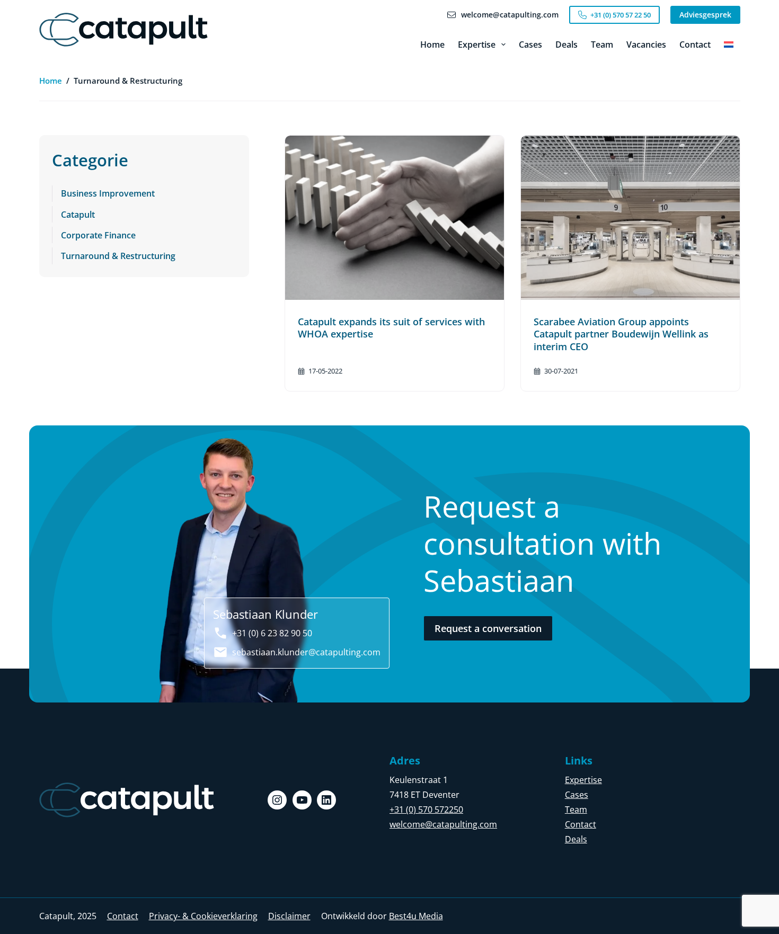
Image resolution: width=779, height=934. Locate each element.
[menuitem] (729, 44)
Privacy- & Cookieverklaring (203, 916)
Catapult (78, 214)
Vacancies (646, 44)
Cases (530, 44)
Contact (695, 44)
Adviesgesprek (705, 15)
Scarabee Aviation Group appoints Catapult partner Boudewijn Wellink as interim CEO (621, 334)
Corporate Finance (98, 235)
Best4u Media (416, 916)
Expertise (476, 44)
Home (432, 44)
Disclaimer (289, 916)
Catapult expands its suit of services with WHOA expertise (391, 327)
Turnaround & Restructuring (118, 256)
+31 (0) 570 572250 (426, 809)
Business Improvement (108, 193)
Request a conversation (488, 628)
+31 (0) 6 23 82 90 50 (272, 633)
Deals (566, 44)
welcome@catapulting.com (443, 824)
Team (602, 44)
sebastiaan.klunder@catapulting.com (306, 652)
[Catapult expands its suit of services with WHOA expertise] (394, 218)
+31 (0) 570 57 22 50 (620, 15)
